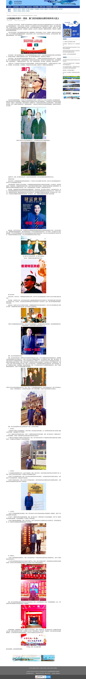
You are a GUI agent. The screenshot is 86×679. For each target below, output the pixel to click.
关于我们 (30, 668)
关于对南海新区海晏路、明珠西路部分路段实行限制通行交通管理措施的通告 (71, 67)
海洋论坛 (15, 11)
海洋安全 (23, 11)
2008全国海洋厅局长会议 (53, 9)
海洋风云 (22, 7)
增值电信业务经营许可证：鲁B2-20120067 (43, 673)
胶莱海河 (23, 9)
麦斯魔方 (55, 668)
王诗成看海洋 (37, 9)
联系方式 (37, 668)
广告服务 (41, 668)
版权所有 (52, 668)
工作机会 (48, 668)
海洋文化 (29, 7)
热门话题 (27, 9)
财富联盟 (48, 7)
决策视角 (32, 9)
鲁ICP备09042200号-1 (30, 673)
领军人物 (42, 7)
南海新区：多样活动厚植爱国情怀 (69, 54)
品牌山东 (55, 7)
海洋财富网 (9, 15)
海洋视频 (35, 7)
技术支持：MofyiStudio (56, 673)
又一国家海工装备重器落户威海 (69, 41)
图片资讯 (61, 9)
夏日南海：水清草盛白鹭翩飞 (68, 70)
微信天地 (15, 9)
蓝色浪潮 (15, 7)
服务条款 (34, 668)
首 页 (9, 7)
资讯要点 (19, 11)
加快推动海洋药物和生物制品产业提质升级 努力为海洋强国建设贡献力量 (71, 51)
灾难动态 (27, 11)
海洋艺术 (19, 9)
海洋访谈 (42, 9)
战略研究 (46, 9)
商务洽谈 (44, 668)
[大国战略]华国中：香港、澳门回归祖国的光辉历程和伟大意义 (22, 15)
